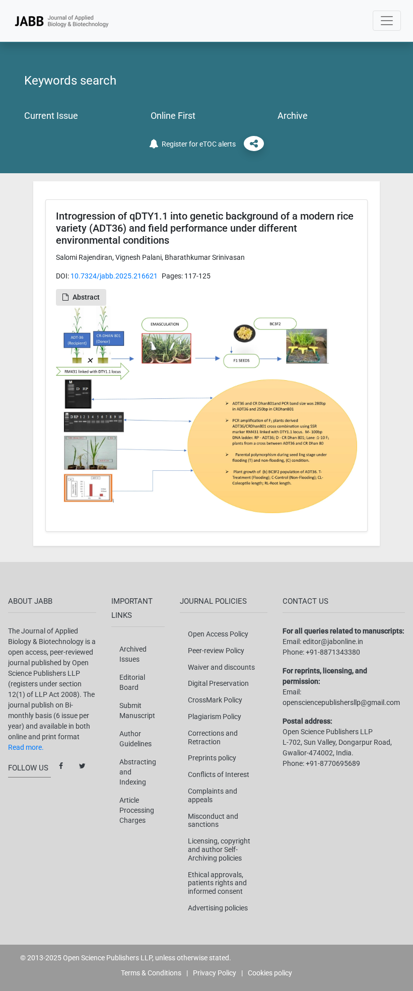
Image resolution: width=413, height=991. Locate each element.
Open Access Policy (218, 634)
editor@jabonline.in (333, 642)
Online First (173, 115)
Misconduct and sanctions (213, 820)
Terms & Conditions (151, 973)
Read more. (26, 747)
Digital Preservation (218, 683)
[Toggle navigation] (387, 21)
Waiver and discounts (221, 667)
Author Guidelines (135, 739)
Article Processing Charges (136, 810)
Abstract (86, 297)
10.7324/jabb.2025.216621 (114, 276)
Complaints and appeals (212, 795)
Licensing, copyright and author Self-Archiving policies (219, 849)
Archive (293, 115)
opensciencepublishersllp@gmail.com (341, 702)
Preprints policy (212, 758)
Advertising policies (218, 908)
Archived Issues (133, 654)
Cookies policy (270, 973)
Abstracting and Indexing (137, 772)
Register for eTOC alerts (197, 144)
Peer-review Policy (216, 651)
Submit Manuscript (137, 710)
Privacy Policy (214, 973)
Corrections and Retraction (213, 737)
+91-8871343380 (333, 652)
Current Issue (51, 115)
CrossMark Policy (215, 700)
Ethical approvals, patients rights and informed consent (217, 883)
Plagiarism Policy (214, 717)
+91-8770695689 (333, 763)
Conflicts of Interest (218, 774)
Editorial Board (132, 682)
